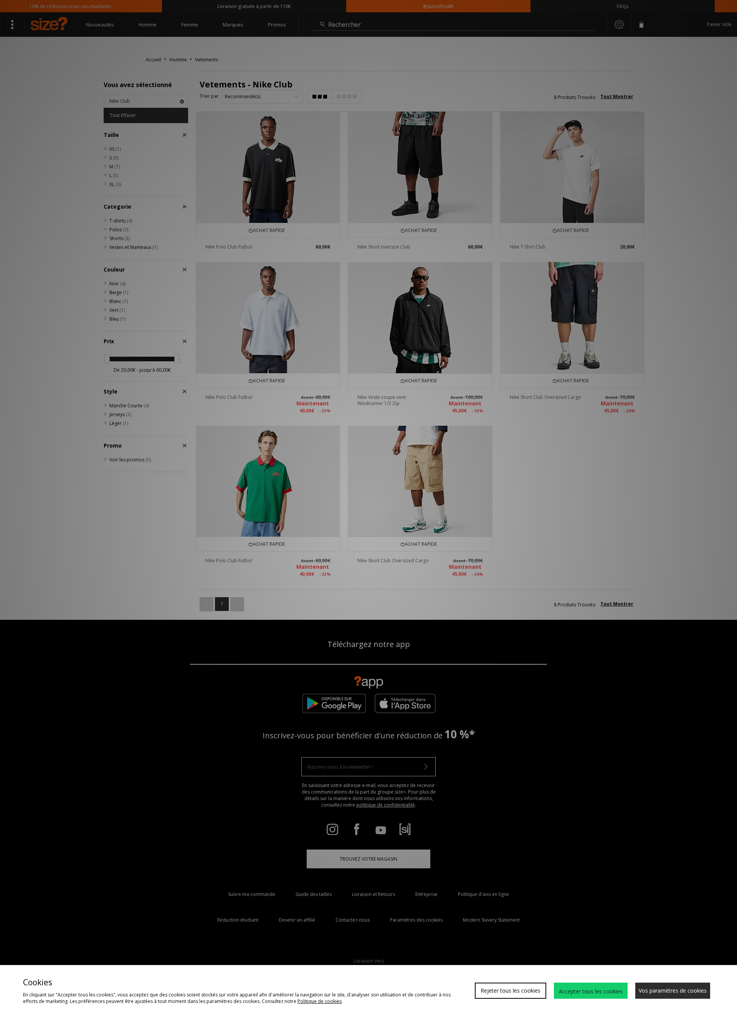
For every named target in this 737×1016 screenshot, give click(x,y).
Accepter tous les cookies (591, 991)
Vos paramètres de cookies (673, 990)
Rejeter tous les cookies (510, 990)
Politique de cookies (319, 1001)
